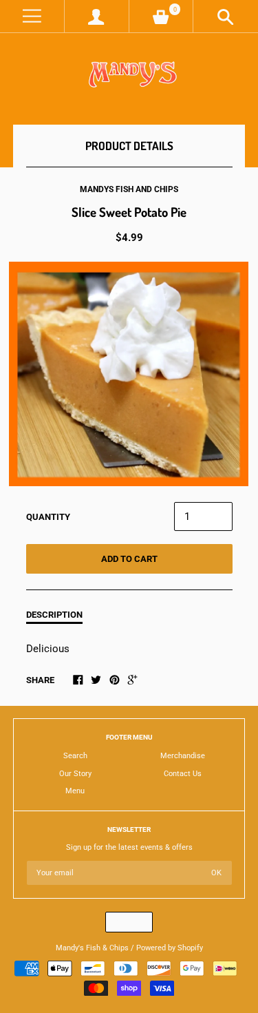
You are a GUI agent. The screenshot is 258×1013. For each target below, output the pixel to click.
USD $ (122, 921)
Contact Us (183, 773)
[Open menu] (32, 16)
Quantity (48, 517)
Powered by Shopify (169, 947)
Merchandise (182, 755)
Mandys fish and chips (129, 189)
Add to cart (129, 559)
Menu (75, 790)
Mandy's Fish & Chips (92, 947)
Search (75, 755)
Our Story (75, 773)
